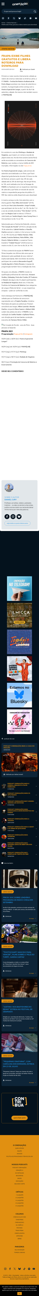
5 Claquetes (20, 1206)
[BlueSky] (19, 18)
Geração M (19, 1170)
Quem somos (19, 1148)
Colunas (20, 1214)
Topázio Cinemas (19, 1252)
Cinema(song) (19, 1222)
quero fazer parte (20, 1118)
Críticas (19, 1192)
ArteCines (19, 1236)
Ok (19, 1293)
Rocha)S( (19, 1228)
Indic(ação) (19, 1181)
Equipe (19, 1151)
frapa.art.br (28, 165)
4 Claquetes (20, 1203)
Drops (19, 1178)
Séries (20, 1238)
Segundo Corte (19, 1184)
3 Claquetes (20, 1200)
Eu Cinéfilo (19, 1225)
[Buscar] (35, 11)
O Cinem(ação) (19, 1145)
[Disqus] (20, 398)
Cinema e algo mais (19, 1217)
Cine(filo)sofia (19, 1233)
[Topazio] (19, 642)
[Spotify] (30, 18)
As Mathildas (19, 1173)
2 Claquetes (20, 1197)
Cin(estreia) (19, 1219)
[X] (14, 18)
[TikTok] (25, 18)
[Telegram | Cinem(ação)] (19, 588)
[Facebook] (8, 18)
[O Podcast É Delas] (19, 721)
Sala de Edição (19, 1250)
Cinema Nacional (11, 23)
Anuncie (19, 1153)
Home (3, 23)
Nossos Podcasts (19, 1164)
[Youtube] (36, 18)
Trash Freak (20, 1230)
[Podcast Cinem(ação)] (19, 668)
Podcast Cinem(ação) (19, 1167)
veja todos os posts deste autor (17, 523)
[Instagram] (3, 18)
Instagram (28, 334)
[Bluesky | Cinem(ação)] (19, 695)
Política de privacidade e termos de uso (19, 1156)
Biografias (19, 1175)
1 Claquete (19, 1195)
